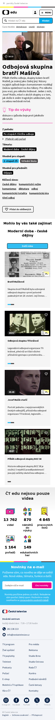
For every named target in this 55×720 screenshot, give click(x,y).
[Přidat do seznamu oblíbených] (46, 256)
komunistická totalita (14, 193)
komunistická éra (39, 193)
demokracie (21, 26)
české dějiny (9, 184)
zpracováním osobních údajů (34, 600)
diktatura (24, 188)
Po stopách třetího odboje (19, 134)
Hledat (45, 20)
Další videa (27, 245)
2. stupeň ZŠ (11, 161)
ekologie (41, 26)
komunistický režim (30, 184)
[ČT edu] (9, 13)
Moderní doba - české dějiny (19, 149)
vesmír (32, 26)
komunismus (9, 188)
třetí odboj (8, 197)
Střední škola (29, 161)
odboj (34, 188)
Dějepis (8, 172)
